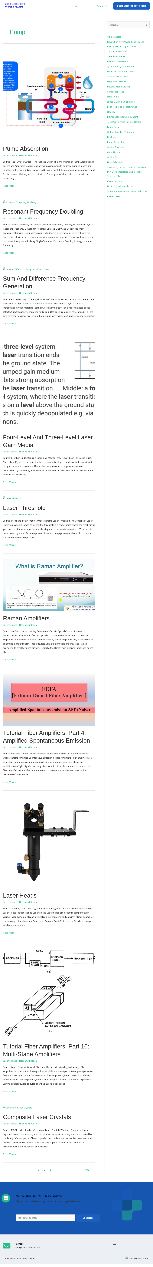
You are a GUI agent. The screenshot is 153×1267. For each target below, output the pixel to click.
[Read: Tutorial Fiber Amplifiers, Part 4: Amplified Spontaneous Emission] (49, 699)
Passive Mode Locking (118, 86)
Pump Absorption (25, 148)
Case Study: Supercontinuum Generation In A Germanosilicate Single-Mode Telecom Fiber (127, 172)
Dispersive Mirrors (116, 81)
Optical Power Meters (118, 76)
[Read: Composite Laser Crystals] (17, 1107)
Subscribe (88, 1218)
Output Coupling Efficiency (120, 131)
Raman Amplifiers (26, 618)
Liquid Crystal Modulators (120, 186)
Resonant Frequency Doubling (43, 211)
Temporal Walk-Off (117, 51)
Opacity (111, 111)
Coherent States (115, 91)
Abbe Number (114, 152)
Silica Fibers (113, 96)
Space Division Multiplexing (121, 101)
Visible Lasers (114, 36)
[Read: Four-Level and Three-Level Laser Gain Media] (49, 383)
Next (87, 1169)
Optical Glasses (115, 157)
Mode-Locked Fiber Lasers (121, 71)
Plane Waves (113, 196)
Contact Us (102, 5)
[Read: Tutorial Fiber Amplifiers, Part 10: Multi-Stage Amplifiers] (49, 992)
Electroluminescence (117, 61)
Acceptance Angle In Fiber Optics (124, 121)
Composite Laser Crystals (37, 1117)
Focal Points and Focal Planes (122, 106)
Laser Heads (20, 895)
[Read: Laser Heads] (49, 841)
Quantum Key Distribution (120, 66)
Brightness (112, 136)
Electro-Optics (114, 181)
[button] (76, 6)
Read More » (9, 185)
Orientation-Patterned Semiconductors (127, 191)
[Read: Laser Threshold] (12, 498)
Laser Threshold (24, 508)
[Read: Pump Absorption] (49, 95)
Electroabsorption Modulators (122, 116)
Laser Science (10, 155)
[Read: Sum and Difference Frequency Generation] (26, 268)
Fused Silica (113, 126)
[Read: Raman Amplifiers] (49, 584)
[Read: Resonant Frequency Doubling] (19, 201)
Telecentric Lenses (117, 56)
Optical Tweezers (116, 147)
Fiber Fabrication (115, 162)
